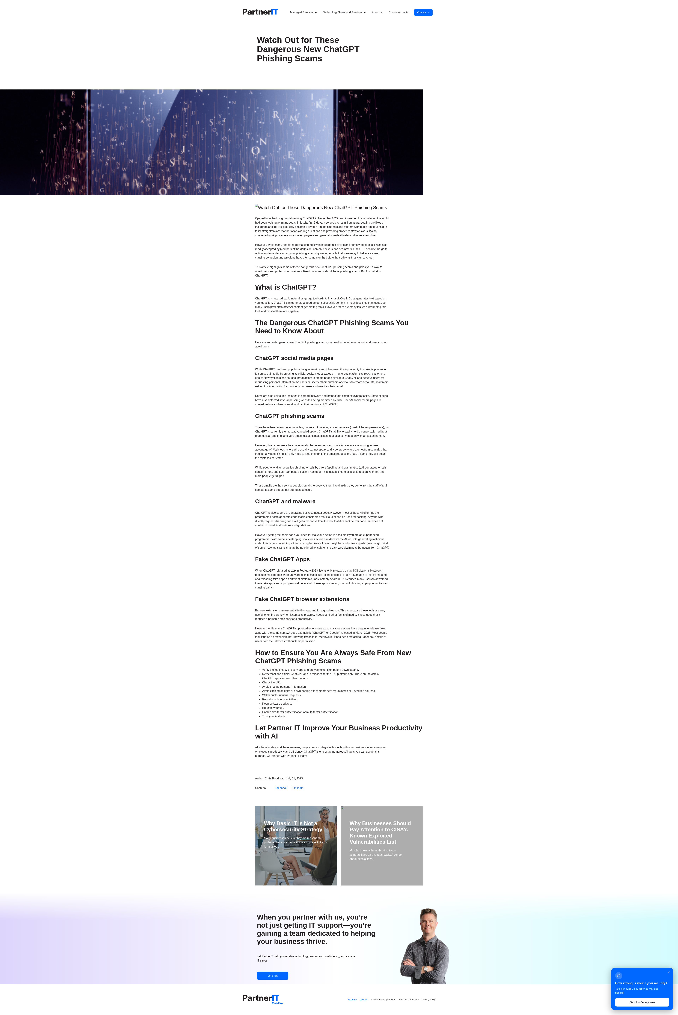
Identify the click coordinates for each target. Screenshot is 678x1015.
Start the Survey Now (642, 1002)
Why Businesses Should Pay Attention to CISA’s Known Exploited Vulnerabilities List (380, 832)
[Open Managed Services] (315, 12)
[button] (302, 12)
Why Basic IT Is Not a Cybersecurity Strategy (293, 826)
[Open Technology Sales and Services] (364, 12)
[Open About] (381, 12)
